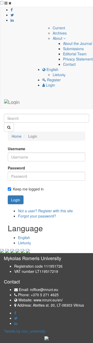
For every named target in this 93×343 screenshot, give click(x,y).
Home (16, 136)
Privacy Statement (78, 59)
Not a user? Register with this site (45, 210)
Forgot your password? (37, 216)
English (51, 69)
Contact (69, 64)
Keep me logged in (28, 189)
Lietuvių (59, 74)
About (58, 38)
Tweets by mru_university (24, 331)
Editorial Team (75, 53)
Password (16, 167)
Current (59, 27)
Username (16, 148)
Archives (60, 33)
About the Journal (77, 43)
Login (50, 85)
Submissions (73, 48)
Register (53, 79)
